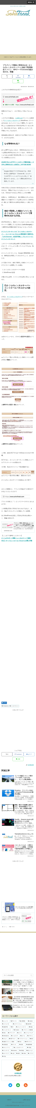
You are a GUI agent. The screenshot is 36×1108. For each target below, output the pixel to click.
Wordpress (5, 706)
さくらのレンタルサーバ (12, 120)
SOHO (4, 702)
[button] (31, 975)
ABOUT (9, 1099)
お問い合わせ (26, 1099)
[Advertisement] (18, 36)
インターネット (15, 706)
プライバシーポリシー (18, 1102)
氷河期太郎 (18, 1073)
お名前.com (19, 118)
